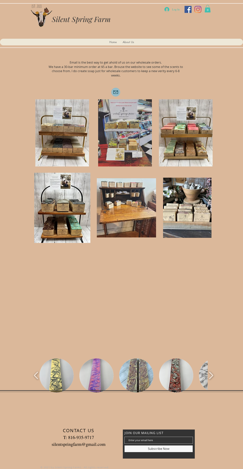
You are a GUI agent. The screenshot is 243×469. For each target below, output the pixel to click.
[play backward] (36, 375)
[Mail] (115, 92)
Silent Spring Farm (81, 19)
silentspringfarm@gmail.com (79, 444)
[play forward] (211, 375)
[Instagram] (197, 9)
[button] (207, 8)
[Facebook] (188, 9)
